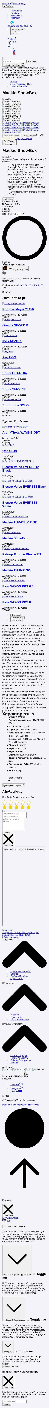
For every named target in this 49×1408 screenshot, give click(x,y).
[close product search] (3, 58)
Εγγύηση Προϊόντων (20, 976)
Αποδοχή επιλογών (10, 1366)
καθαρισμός (32, 61)
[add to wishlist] (41, 135)
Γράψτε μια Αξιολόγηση (12, 786)
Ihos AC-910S (12, 341)
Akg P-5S (9, 357)
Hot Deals (15, 18)
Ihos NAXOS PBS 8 (16, 602)
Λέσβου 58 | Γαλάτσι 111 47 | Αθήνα (18, 932)
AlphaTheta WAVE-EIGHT (21, 432)
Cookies (14, 974)
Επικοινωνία (16, 1017)
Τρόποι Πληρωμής (19, 1055)
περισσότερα (8, 199)
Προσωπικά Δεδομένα (20, 971)
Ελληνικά (6, 1218)
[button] (27, 45)
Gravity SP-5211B (15, 325)
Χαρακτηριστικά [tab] (17, 618)
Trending (14, 13)
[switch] (34, 1274)
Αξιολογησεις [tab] (16, 620)
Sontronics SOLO (15, 405)
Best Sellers (16, 15)
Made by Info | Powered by (20, 1105)
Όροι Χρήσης (16, 978)
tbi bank (14, 1063)
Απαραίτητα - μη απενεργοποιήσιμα (17, 1275)
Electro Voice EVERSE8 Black (24, 486)
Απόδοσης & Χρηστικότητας (14, 1320)
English (14, 1218)
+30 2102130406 (22, 935)
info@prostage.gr (10, 937)
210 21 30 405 (24, 285)
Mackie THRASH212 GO (20, 522)
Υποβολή (6, 832)
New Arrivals (16, 11)
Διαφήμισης (8, 1352)
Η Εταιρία (14, 1015)
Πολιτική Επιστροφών (20, 1060)
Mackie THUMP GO (16, 570)
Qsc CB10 (9, 451)
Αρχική (13, 82)
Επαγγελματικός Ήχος (21, 84)
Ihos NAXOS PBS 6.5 (17, 586)
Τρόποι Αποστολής (19, 1058)
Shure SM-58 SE (14, 389)
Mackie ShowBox (19, 86)
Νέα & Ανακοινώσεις (19, 1019)
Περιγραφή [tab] (15, 615)
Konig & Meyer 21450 (18, 309)
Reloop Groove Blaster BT (21, 554)
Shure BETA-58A (14, 373)
